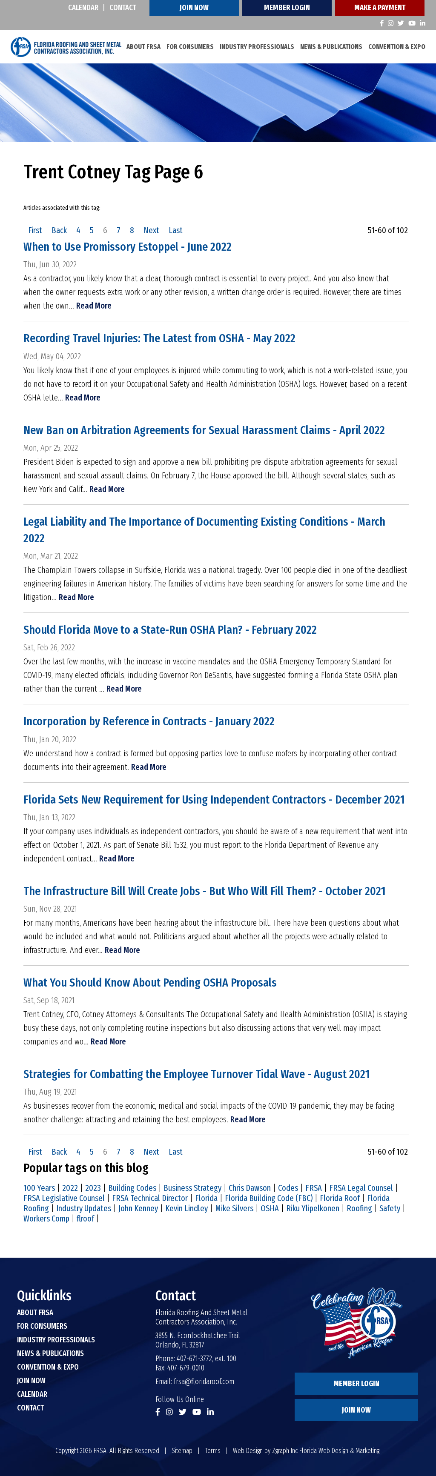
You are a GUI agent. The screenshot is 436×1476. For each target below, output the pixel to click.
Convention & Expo (396, 47)
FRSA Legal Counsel (361, 1188)
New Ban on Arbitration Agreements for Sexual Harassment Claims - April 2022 (204, 430)
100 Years (39, 1188)
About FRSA (143, 47)
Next (151, 230)
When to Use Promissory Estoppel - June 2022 (127, 247)
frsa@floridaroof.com (204, 1381)
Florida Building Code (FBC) (269, 1198)
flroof (85, 1218)
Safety (389, 1208)
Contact (122, 7)
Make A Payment (379, 7)
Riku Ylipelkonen (312, 1208)
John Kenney (138, 1208)
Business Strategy (192, 1188)
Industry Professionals (257, 47)
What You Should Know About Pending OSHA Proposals (150, 982)
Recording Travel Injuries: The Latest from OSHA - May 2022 (159, 338)
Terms (213, 1451)
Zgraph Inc (285, 1451)
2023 (93, 1188)
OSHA (270, 1208)
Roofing (359, 1208)
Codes (288, 1188)
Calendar (83, 7)
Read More (94, 305)
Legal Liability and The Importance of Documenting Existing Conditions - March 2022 (204, 530)
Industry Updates (83, 1208)
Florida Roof (340, 1198)
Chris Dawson (250, 1188)
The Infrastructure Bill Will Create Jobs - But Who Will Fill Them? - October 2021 (204, 891)
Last (176, 230)
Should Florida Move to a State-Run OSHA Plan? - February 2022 (170, 630)
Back (59, 230)
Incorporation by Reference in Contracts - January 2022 (149, 721)
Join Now (194, 7)
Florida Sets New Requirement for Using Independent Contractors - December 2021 (214, 799)
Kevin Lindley (186, 1208)
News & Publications (331, 47)
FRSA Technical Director (150, 1198)
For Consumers (190, 47)
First (35, 230)
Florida (206, 1198)
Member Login (287, 7)
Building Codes (132, 1188)
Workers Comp (46, 1218)
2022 (70, 1188)
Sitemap (182, 1451)
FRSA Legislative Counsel (64, 1198)
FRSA (313, 1188)
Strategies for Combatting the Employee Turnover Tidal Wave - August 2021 (196, 1074)
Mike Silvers (234, 1208)
